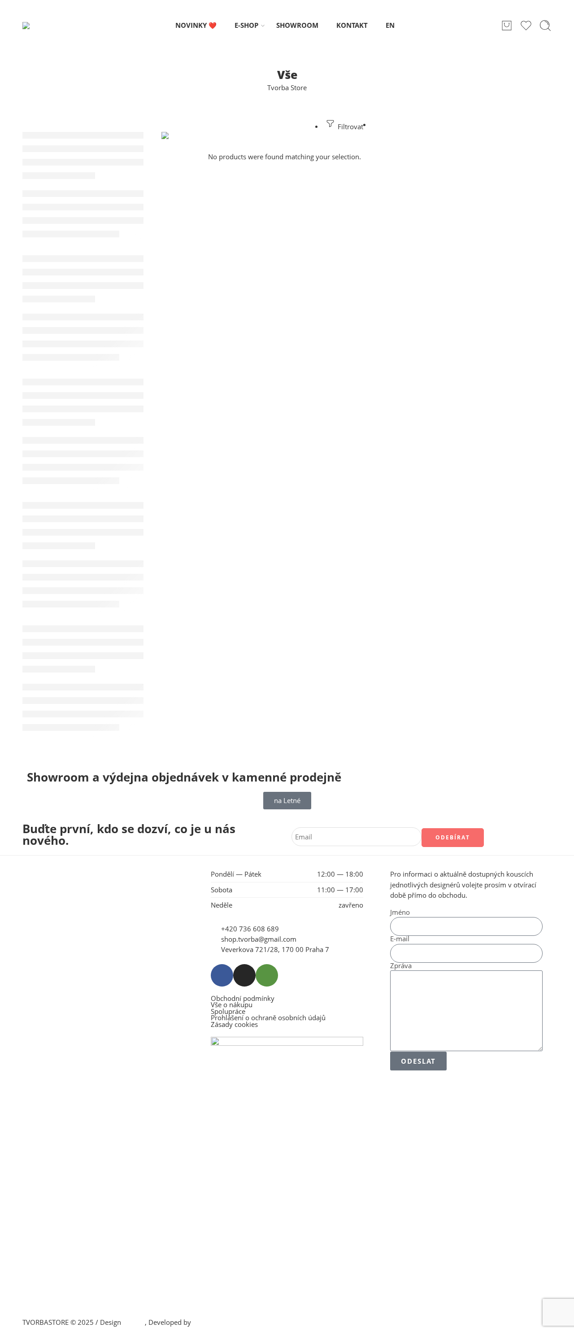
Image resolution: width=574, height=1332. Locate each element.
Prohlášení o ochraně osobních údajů (268, 1018)
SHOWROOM (297, 25)
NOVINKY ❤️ (196, 25)
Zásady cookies (234, 1025)
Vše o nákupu (231, 1005)
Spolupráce (228, 1012)
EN (390, 25)
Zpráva (401, 966)
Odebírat (452, 837)
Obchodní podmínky (242, 999)
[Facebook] (222, 975)
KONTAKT (352, 25)
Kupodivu (207, 1322)
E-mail (399, 939)
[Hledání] (545, 25)
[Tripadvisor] (267, 975)
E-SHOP (246, 25)
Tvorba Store (287, 87)
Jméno (400, 912)
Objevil (134, 1322)
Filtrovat (349, 126)
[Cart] (506, 25)
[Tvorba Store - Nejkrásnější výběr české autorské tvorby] (45, 25)
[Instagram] (244, 975)
